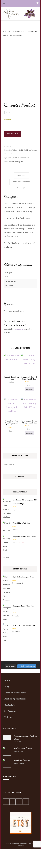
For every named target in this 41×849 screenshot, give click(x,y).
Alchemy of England (16, 162)
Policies (8, 717)
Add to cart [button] (12, 365)
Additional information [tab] (21, 182)
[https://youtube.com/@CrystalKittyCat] (19, 802)
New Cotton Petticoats (22, 760)
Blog (6, 686)
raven (27, 158)
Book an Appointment (15, 699)
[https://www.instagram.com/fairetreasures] (12, 802)
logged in (19, 329)
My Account (10, 711)
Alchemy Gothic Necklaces (21, 150)
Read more (29, 389)
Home (7, 680)
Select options (12, 411)
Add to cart (12, 134)
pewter (22, 158)
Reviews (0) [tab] (21, 188)
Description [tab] (21, 175)
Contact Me (9, 705)
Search (34, 464)
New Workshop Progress (23, 748)
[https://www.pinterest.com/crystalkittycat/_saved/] (26, 802)
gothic (10, 158)
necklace (16, 158)
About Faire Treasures (15, 692)
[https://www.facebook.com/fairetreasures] (6, 802)
